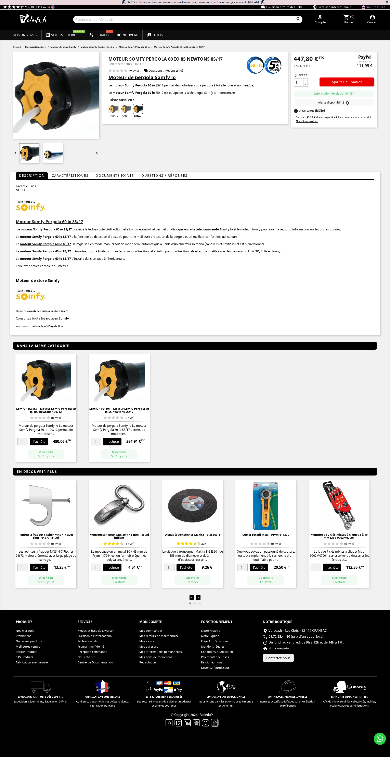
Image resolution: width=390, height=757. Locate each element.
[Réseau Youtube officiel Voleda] (196, 722)
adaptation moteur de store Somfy (48, 310)
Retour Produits (26, 652)
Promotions (23, 636)
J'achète (39, 441)
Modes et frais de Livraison (96, 631)
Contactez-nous (278, 658)
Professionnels (88, 641)
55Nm (125, 116)
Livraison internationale (332, 7)
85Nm (138, 116)
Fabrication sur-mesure (32, 662)
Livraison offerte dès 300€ (281, 7)
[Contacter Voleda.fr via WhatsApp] (380, 739)
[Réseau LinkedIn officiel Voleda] (187, 722)
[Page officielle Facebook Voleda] (169, 722)
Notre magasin (276, 648)
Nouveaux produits (29, 641)
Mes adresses (148, 646)
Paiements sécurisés (215, 657)
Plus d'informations (307, 121)
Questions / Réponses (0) (163, 70)
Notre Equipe (210, 636)
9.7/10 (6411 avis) (27, 7)
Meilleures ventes (28, 646)
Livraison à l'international (95, 636)
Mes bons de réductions (155, 657)
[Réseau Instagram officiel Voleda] (206, 722)
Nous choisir (86, 657)
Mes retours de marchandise (159, 636)
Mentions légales (212, 646)
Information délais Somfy (334, 93)
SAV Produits (24, 657)
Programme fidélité (91, 646)
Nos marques (25, 631)
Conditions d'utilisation (217, 652)
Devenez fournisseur (215, 668)
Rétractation (147, 662)
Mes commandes (150, 631)
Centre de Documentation (95, 662)
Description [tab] (32, 175)
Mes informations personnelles (160, 652)
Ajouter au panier (347, 82)
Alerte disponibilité (334, 102)
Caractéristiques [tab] (70, 175)
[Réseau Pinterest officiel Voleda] (215, 722)
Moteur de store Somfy (38, 280)
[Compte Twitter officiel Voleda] (178, 722)
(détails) (253, 2)
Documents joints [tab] (115, 175)
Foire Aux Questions (214, 641)
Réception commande (92, 652)
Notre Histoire (210, 631)
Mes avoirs (146, 641)
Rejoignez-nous (211, 662)
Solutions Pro (373, 7)
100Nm (113, 116)
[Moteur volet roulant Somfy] (31, 205)
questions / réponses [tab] (164, 175)
